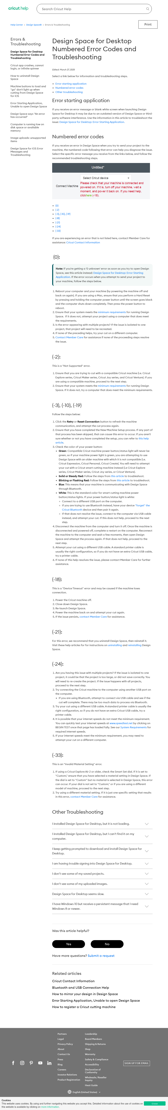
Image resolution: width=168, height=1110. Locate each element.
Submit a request (101, 956)
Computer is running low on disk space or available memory (27, 127)
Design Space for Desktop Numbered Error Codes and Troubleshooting (27, 55)
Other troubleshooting (69, 92)
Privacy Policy (65, 1044)
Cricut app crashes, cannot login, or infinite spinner (27, 67)
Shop (87, 1049)
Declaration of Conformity (93, 1071)
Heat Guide (91, 1085)
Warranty (90, 1054)
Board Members (93, 1039)
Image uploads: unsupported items (28, 139)
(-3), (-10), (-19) (62, 214)
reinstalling (134, 645)
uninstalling (115, 645)
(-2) (57, 209)
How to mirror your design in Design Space (85, 994)
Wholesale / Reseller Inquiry (95, 1079)
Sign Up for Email (137, 1063)
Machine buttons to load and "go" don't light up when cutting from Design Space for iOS (28, 91)
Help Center (16, 24)
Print (148, 24)
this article (117, 476)
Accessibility (92, 1064)
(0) (56, 205)
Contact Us (64, 1054)
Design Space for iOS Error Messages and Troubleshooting (26, 151)
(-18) (57, 218)
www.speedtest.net (121, 723)
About (61, 1049)
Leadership (91, 1033)
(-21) (57, 222)
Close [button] (155, 1103)
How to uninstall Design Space (24, 77)
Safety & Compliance (96, 1059)
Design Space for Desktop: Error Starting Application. (92, 122)
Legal (61, 1039)
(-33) (58, 230)
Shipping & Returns (95, 1044)
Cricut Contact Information (83, 242)
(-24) (58, 226)
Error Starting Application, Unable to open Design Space (28, 104)
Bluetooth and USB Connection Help (80, 987)
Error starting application (71, 83)
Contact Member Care (69, 337)
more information (50, 1106)
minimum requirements (112, 312)
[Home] (18, 8)
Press (60, 1059)
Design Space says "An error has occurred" (27, 115)
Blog (60, 1064)
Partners (62, 1033)
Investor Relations (67, 1074)
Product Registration (69, 1079)
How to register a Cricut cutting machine (84, 1007)
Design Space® (34, 24)
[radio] (68, 944)
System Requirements (133, 727)
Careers (62, 1069)
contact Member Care (93, 616)
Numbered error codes (69, 87)
